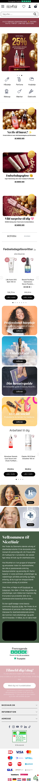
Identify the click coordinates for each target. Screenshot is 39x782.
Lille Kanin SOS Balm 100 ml (11, 281)
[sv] (29, 779)
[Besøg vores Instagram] (13, 727)
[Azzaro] (12, 236)
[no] (24, 779)
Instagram (6, 590)
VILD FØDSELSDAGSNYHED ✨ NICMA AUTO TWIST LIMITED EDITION (19, 22)
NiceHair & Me (17, 606)
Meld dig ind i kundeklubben (19, 685)
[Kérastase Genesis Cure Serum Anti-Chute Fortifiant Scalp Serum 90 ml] (11, 441)
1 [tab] (16, 479)
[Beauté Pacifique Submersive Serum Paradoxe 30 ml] (27, 265)
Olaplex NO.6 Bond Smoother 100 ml (28, 457)
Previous (6, 51)
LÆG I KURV (11, 297)
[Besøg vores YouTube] (17, 727)
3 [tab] (21, 479)
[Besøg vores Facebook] (9, 727)
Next (33, 51)
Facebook (26, 587)
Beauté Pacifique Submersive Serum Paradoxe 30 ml (28, 282)
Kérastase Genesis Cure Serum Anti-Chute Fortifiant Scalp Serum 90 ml (10, 458)
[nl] (19, 779)
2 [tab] (19, 479)
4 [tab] (23, 479)
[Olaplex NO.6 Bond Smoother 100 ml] (28, 442)
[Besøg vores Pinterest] (21, 727)
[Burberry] (27, 236)
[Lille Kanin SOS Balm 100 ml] (11, 265)
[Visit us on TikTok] (29, 727)
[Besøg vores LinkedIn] (25, 727)
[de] (15, 779)
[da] (10, 779)
